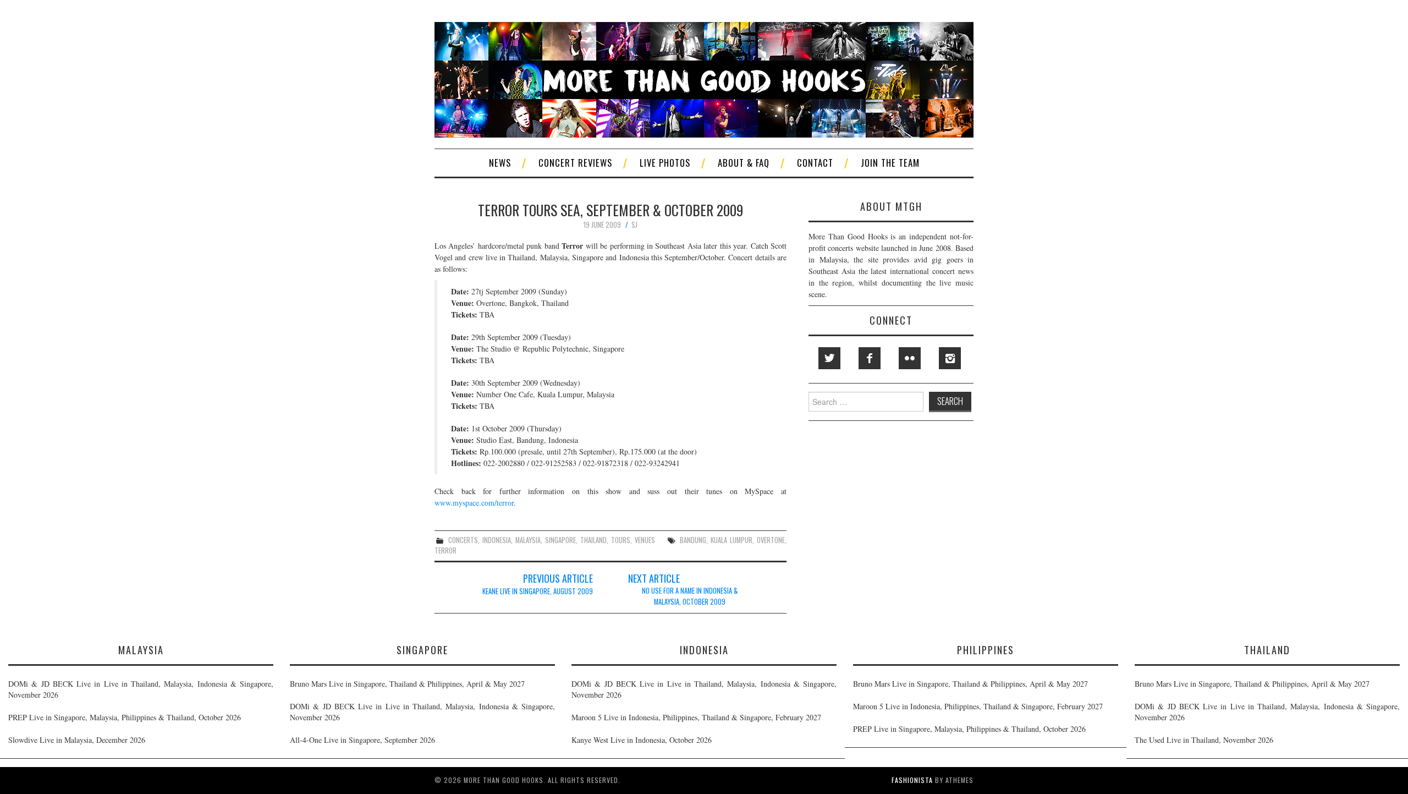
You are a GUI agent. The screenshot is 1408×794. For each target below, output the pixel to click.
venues (645, 540)
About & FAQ (743, 162)
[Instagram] (950, 358)
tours (620, 540)
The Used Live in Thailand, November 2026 (1204, 740)
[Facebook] (870, 358)
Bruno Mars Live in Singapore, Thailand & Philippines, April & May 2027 (407, 683)
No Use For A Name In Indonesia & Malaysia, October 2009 (690, 596)
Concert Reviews (575, 162)
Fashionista (912, 780)
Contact (815, 162)
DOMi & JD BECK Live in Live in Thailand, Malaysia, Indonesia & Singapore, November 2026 (140, 689)
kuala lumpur (731, 540)
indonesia (496, 540)
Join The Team (890, 162)
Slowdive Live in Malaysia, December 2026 (76, 740)
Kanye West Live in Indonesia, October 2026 (641, 740)
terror (446, 550)
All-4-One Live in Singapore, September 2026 (362, 740)
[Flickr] (910, 358)
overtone (771, 540)
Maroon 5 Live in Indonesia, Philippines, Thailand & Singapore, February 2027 (696, 717)
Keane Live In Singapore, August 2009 (537, 591)
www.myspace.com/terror (474, 502)
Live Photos (665, 162)
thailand (593, 540)
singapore (560, 540)
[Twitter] (829, 358)
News (500, 162)
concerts (463, 540)
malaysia (528, 540)
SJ (634, 225)
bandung (693, 540)
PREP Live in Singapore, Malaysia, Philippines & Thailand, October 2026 (124, 717)
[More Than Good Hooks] (704, 78)
